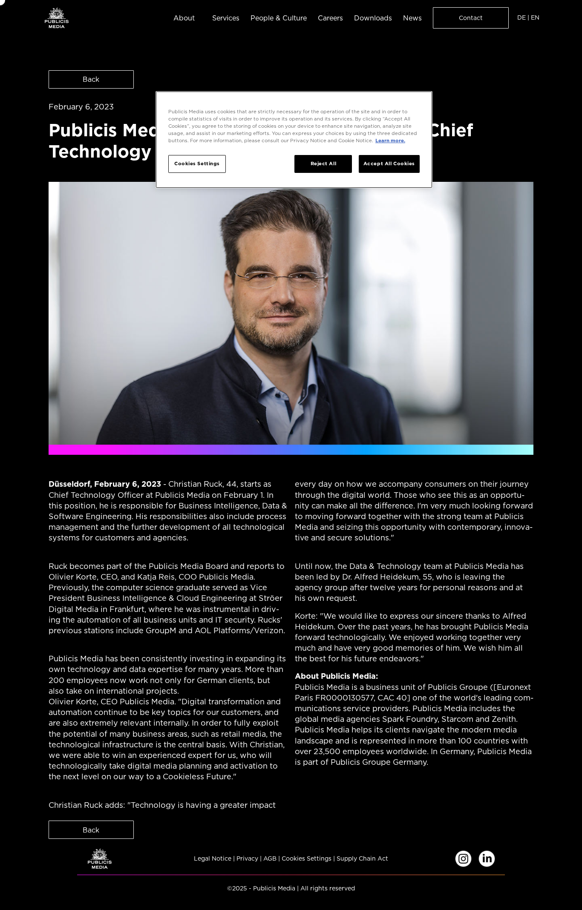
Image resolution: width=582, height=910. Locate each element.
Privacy (247, 859)
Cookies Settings (306, 858)
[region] (294, 139)
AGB (270, 859)
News (412, 18)
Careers (330, 18)
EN (535, 17)
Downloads (373, 18)
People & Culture (279, 18)
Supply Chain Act (362, 859)
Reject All (324, 163)
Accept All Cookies (389, 163)
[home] (57, 17)
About (184, 18)
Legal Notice (212, 859)
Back (91, 79)
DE (521, 17)
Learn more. (390, 140)
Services (225, 18)
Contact (471, 18)
